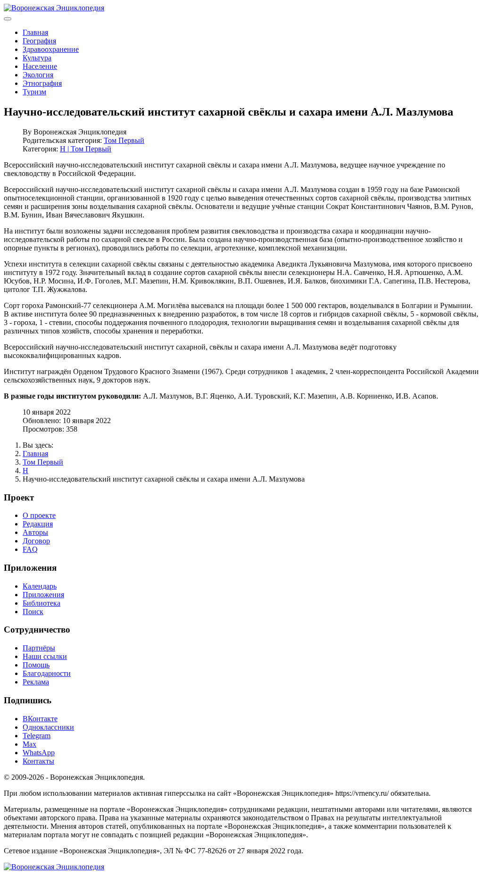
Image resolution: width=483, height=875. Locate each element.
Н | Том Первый (85, 149)
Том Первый (124, 140)
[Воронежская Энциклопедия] (54, 8)
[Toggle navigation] (7, 18)
